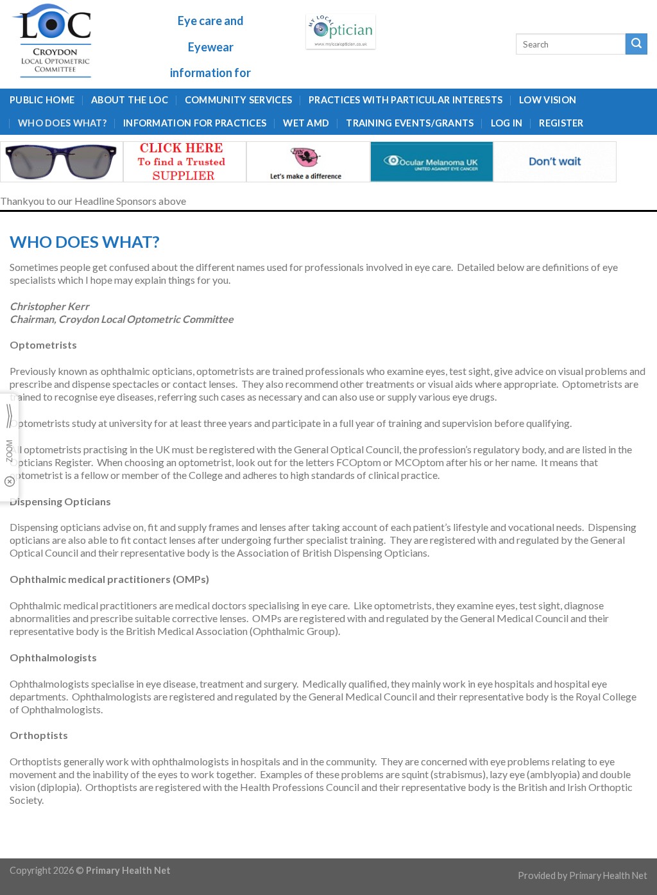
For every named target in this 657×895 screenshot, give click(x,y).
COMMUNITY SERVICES (238, 99)
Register (561, 122)
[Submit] (636, 44)
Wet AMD (306, 122)
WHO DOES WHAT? (62, 122)
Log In (507, 122)
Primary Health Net (608, 875)
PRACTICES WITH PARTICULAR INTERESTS (405, 99)
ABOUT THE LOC (129, 99)
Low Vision (547, 99)
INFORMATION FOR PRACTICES (194, 122)
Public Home (42, 99)
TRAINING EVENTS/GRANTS (410, 122)
